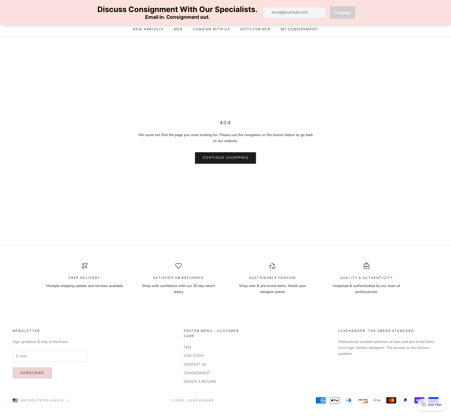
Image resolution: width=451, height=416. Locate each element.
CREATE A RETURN (200, 381)
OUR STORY (194, 355)
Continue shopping (225, 157)
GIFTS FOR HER (255, 29)
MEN (178, 29)
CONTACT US (195, 364)
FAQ (187, 347)
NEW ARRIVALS (148, 29)
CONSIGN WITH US (211, 29)
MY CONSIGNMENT (299, 29)
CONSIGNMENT (197, 373)
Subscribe (32, 373)
